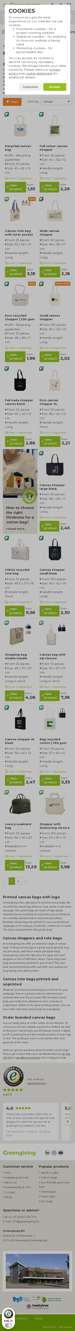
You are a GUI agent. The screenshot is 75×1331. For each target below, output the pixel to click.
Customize (30, 87)
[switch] (8, 1325)
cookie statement (38, 73)
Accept (54, 87)
